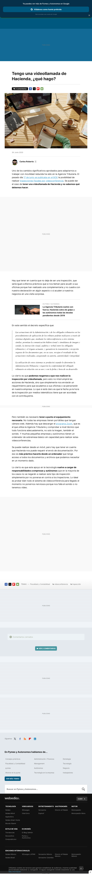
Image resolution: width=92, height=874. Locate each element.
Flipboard (38, 88)
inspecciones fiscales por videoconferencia (41, 181)
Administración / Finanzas (44, 759)
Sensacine (42, 810)
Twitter (34, 88)
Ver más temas (12, 779)
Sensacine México (45, 854)
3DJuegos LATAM (28, 854)
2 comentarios (21, 89)
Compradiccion (10, 839)
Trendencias (9, 832)
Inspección (76, 584)
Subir (80, 799)
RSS (25, 738)
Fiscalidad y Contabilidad (40, 584)
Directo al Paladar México (61, 855)
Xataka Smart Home (12, 820)
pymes (8, 768)
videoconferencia (61, 584)
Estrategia (67, 759)
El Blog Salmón (27, 832)
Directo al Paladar (61, 810)
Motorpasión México (76, 855)
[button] (28, 161)
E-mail (41, 88)
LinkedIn (35, 738)
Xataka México (10, 854)
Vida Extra (25, 813)
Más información (15, 872)
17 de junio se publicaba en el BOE (40, 177)
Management (39, 763)
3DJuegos (25, 810)
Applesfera (9, 817)
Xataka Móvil (10, 813)
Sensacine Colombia (45, 858)
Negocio (66, 768)
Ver (47, 648)
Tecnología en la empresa (44, 773)
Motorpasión (76, 810)
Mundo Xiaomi (10, 823)
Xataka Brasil (10, 858)
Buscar (83, 789)
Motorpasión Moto (78, 813)
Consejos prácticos (12, 759)
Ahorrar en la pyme (12, 773)
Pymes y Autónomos (26, 837)
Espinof (41, 813)
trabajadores (68, 773)
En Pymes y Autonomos (51, 304)
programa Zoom (64, 423)
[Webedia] (12, 798)
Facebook (30, 88)
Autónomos (38, 768)
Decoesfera (9, 836)
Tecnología (67, 763)
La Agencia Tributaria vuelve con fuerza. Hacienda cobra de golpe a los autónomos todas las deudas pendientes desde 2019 (59, 311)
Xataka (7, 810)
